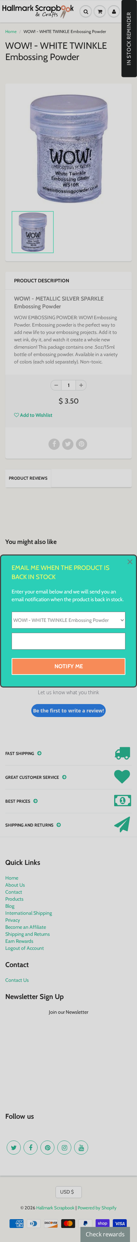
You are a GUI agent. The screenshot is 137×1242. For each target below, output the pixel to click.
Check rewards (105, 1234)
